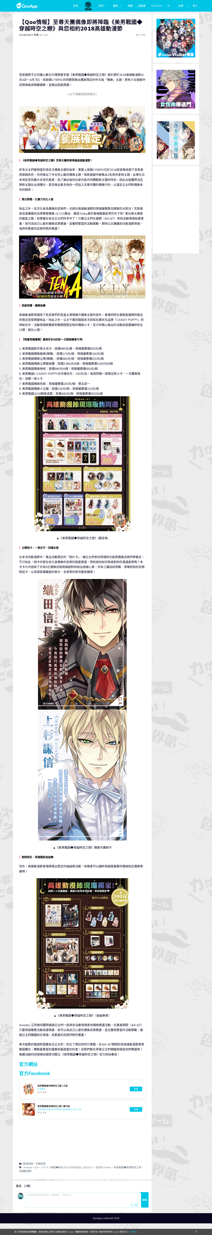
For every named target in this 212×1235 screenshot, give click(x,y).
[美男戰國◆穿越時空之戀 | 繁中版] (82, 1109)
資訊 (101, 5)
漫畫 (130, 5)
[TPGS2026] (88, 5)
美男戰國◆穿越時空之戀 (127, 1167)
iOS (36, 1167)
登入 (195, 5)
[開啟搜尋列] (169, 5)
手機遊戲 (40, 1163)
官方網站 (28, 1064)
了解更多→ (133, 1232)
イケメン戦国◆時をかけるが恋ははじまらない (67, 1167)
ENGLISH (156, 5)
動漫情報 (28, 1163)
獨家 (115, 5)
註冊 (180, 5)
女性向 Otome (103, 1167)
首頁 (75, 5)
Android (27, 1167)
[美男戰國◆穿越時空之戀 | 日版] (82, 1089)
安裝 (136, 1089)
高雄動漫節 (25, 1171)
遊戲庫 (142, 5)
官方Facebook (34, 1073)
